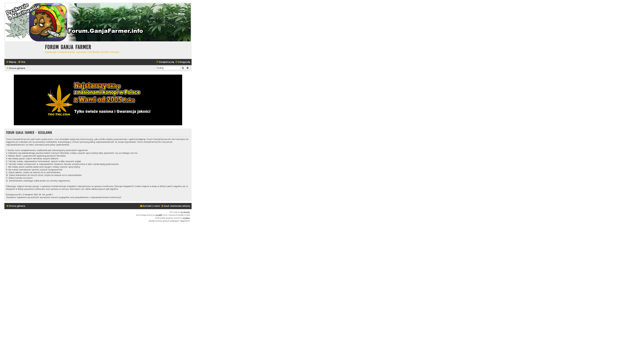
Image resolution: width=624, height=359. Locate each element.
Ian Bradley (185, 212)
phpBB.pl (186, 218)
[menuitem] (21, 62)
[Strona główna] (24, 49)
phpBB (158, 215)
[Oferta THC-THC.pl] (98, 100)
